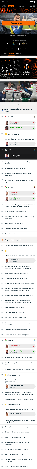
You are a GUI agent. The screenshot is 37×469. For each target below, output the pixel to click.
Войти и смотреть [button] (19, 23)
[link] (11, 6)
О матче (18, 53)
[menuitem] (13, 6)
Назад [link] (5, 10)
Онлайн (11, 53)
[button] (32, 6)
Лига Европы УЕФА (3, 6)
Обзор (5, 53)
